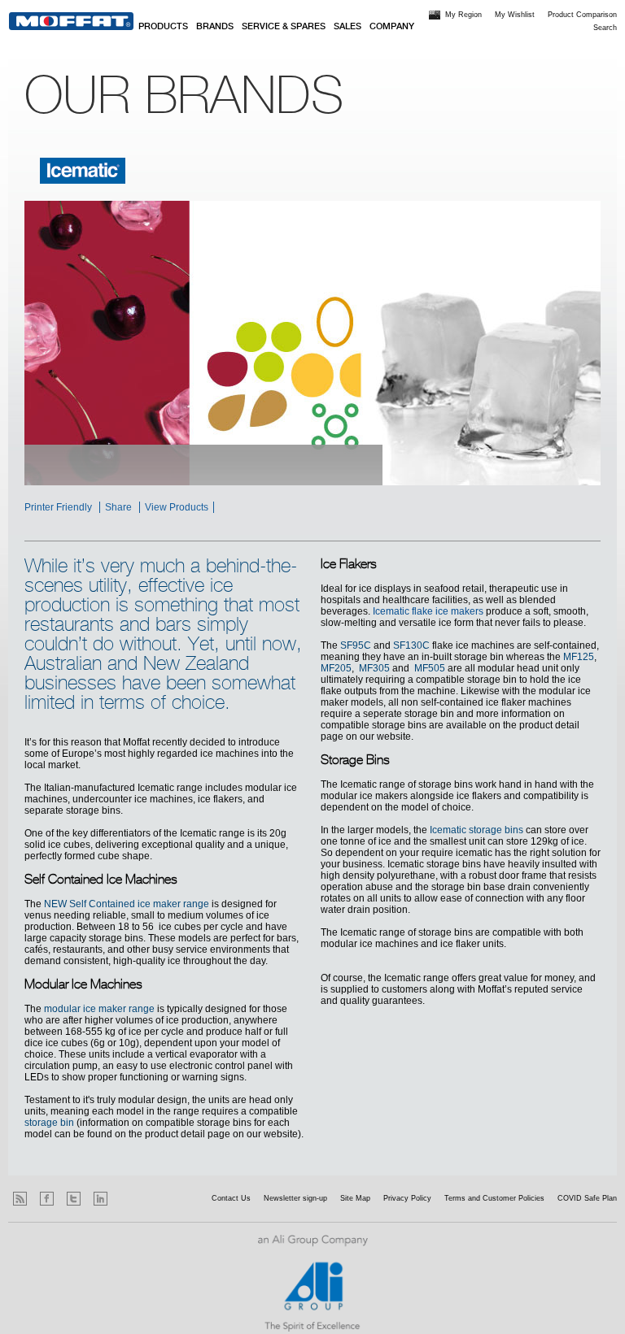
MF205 (336, 668)
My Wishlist (515, 15)
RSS (20, 1199)
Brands (215, 27)
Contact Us (231, 1198)
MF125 (578, 657)
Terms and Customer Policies (494, 1198)
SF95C (355, 645)
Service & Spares (284, 27)
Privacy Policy (407, 1198)
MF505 (429, 668)
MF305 (374, 668)
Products (163, 27)
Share (118, 507)
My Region (463, 15)
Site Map (355, 1198)
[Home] (71, 21)
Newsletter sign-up (295, 1198)
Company (391, 27)
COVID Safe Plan (587, 1198)
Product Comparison (582, 15)
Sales (347, 27)
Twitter (74, 1199)
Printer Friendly (58, 507)
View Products (176, 507)
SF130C (411, 645)
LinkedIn (100, 1199)
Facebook (47, 1199)
